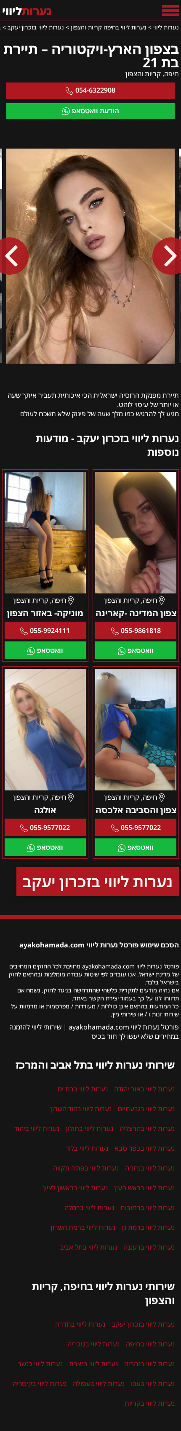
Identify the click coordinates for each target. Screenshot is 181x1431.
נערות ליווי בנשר (40, 1363)
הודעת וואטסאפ (95, 110)
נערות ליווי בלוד (87, 1148)
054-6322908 (95, 90)
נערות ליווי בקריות (150, 1403)
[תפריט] (170, 10)
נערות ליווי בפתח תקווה (86, 1168)
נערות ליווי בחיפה (150, 1344)
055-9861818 (141, 630)
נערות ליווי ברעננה (149, 1247)
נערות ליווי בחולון (89, 1128)
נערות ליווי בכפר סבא (144, 1148)
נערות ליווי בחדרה (80, 1324)
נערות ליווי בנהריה (149, 1363)
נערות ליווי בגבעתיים (146, 1108)
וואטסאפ (141, 650)
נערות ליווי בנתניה (150, 1168)
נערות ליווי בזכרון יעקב (98, 881)
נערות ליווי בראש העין (144, 1187)
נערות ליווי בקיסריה (40, 1383)
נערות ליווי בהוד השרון (81, 1108)
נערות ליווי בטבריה (93, 1344)
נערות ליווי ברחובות (147, 1207)
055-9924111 (50, 630)
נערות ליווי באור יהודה (144, 1088)
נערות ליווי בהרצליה (147, 1128)
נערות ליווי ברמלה (89, 1207)
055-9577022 (141, 827)
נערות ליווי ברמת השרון (83, 1227)
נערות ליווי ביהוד (36, 1128)
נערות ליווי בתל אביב (88, 1247)
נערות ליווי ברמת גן (148, 1227)
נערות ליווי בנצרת (93, 1363)
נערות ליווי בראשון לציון (75, 1187)
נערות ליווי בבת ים (83, 1088)
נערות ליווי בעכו (153, 1383)
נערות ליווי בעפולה (99, 1383)
